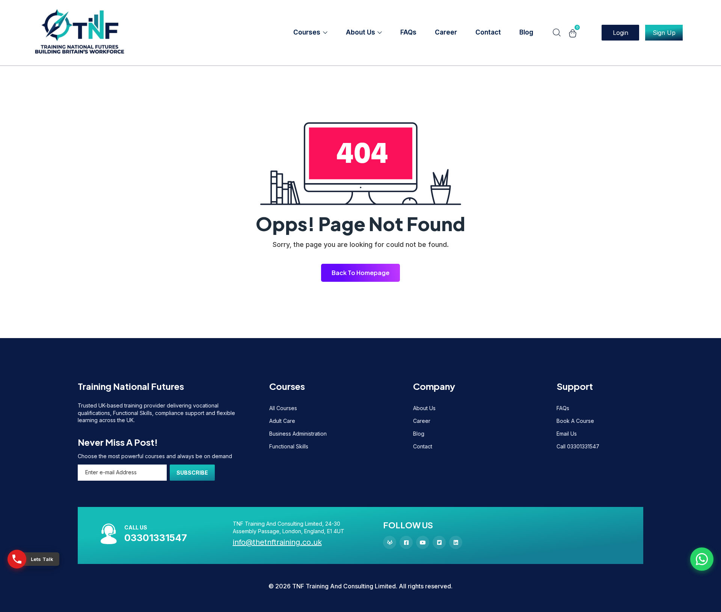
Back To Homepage (360, 273)
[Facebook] (406, 542)
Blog (418, 433)
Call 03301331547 (578, 446)
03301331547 (155, 537)
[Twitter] (439, 542)
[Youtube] (422, 542)
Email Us (567, 433)
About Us (424, 408)
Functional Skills (288, 446)
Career (421, 421)
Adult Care (282, 421)
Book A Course (575, 421)
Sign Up (664, 32)
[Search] (557, 33)
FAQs (563, 408)
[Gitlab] (389, 542)
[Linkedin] (455, 542)
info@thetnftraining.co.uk (277, 542)
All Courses (283, 408)
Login (620, 32)
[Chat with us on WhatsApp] (701, 559)
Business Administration (298, 433)
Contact (422, 446)
